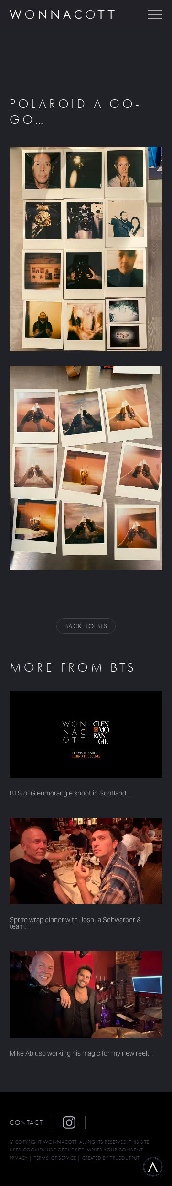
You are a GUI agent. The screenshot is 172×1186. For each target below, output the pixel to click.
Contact (26, 1122)
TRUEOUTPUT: (125, 1158)
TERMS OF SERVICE (55, 1158)
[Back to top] (152, 1166)
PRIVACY (19, 1158)
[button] (74, 1122)
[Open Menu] (155, 14)
